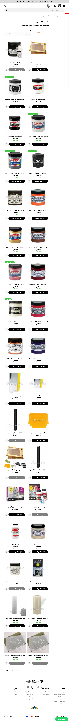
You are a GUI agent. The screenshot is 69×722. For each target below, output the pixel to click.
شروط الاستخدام (61, 692)
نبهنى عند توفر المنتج (17, 70)
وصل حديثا (30, 696)
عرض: (10, 31)
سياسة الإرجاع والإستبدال (59, 694)
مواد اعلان (56, 16)
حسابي (16, 692)
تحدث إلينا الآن (61, 719)
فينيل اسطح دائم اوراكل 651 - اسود (38, 470)
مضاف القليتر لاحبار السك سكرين (38, 581)
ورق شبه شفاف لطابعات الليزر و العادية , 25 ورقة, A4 (15, 656)
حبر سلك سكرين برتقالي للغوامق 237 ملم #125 (38, 211)
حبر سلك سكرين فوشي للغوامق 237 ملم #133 (38, 322)
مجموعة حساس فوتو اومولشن (38, 507)
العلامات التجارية (29, 692)
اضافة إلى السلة (38, 70)
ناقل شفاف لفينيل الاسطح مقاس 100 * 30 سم (15, 619)
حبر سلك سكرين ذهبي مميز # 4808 (15, 247)
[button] (64, 6)
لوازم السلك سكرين (46, 16)
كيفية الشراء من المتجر (59, 701)
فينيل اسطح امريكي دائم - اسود (15, 433)
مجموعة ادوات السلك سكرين (15, 470)
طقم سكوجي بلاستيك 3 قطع (38, 433)
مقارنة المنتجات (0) (41, 33)
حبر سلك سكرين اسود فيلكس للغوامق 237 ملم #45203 (38, 174)
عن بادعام (62, 699)
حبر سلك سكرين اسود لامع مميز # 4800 (15, 173)
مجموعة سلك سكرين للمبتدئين (15, 507)
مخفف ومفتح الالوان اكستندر (15, 544)
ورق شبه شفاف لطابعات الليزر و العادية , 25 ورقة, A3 (38, 656)
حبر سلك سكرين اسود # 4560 (15, 136)
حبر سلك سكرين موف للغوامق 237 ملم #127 (38, 359)
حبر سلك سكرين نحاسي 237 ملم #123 (15, 359)
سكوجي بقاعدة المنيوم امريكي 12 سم (38, 396)
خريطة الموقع (46, 694)
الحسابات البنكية (61, 703)
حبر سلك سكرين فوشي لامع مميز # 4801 (15, 285)
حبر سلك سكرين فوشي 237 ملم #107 (38, 284)
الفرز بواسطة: (27, 31)
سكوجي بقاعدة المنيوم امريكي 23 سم (15, 396)
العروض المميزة (29, 694)
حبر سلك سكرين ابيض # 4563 (38, 99)
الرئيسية (63, 16)
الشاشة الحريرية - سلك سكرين (38, 62)
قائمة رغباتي (15, 696)
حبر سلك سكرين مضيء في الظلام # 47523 (15, 322)
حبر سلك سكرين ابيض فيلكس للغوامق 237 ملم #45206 (15, 100)
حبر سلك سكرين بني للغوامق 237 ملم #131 (38, 248)
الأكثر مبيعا (30, 699)
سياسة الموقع (61, 696)
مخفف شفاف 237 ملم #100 (38, 544)
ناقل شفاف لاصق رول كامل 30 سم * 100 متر (38, 619)
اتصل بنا (47, 692)
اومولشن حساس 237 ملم (15, 62)
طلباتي (16, 694)
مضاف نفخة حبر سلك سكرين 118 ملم (15, 581)
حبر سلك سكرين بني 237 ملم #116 (15, 210)
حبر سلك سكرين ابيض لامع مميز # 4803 (38, 136)
